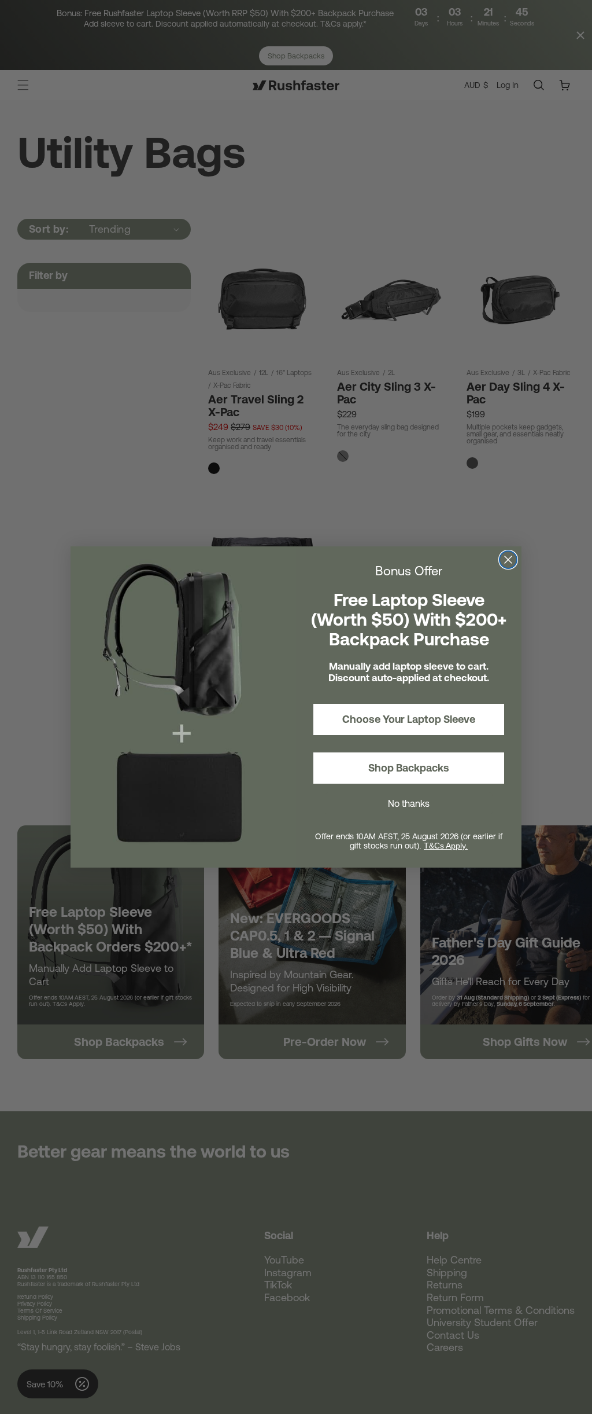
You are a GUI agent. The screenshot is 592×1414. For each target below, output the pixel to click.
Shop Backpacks (408, 768)
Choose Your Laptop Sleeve (408, 719)
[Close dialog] (508, 559)
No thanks (409, 803)
